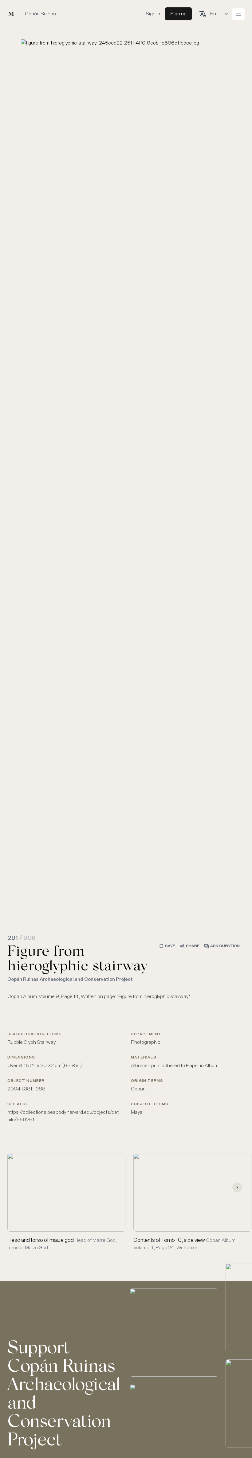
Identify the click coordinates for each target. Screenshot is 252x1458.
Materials (143, 1057)
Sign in (153, 13)
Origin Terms (147, 1081)
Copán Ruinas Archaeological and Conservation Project (70, 979)
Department (146, 1034)
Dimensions (21, 1057)
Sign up (178, 13)
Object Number (26, 1081)
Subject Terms (150, 1104)
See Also (18, 1104)
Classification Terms (34, 1034)
